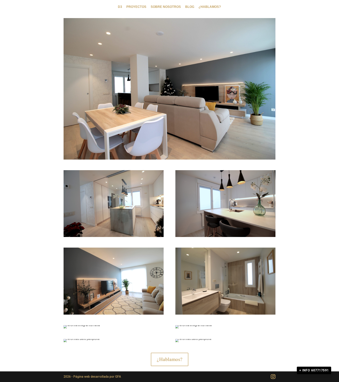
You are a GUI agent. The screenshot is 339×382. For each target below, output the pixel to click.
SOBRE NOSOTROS (166, 7)
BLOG (189, 7)
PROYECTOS (136, 7)
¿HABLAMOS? (210, 7)
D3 (120, 7)
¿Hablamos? (169, 359)
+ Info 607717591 (314, 370)
